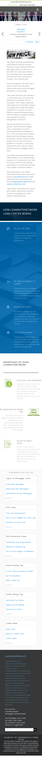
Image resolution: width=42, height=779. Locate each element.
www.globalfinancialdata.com (21, 181)
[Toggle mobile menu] (38, 9)
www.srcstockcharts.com (16, 184)
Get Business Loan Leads (15, 723)
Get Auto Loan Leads (13, 720)
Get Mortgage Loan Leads (15, 718)
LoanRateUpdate (11, 711)
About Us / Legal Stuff (14, 725)
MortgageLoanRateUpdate (15, 714)
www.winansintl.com (20, 177)
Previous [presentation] (2, 34)
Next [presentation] (39, 34)
